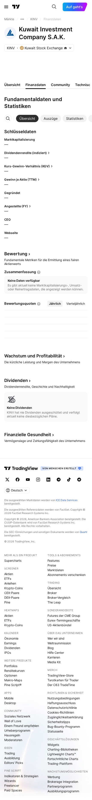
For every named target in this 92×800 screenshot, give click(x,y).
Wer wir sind (55, 638)
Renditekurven (14, 670)
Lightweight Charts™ (61, 754)
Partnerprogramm (59, 786)
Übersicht (54, 588)
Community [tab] (60, 85)
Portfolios (10, 666)
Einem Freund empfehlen (21, 726)
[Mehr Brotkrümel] (22, 19)
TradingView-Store (60, 675)
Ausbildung (12, 758)
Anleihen (10, 583)
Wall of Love (12, 721)
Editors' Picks (13, 763)
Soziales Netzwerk (17, 716)
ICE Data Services (66, 500)
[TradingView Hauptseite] (16, 7)
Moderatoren (13, 740)
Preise (51, 565)
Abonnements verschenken (66, 575)
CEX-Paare (11, 593)
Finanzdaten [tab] (35, 85)
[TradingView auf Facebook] (18, 480)
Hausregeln (12, 735)
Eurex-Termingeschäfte (63, 620)
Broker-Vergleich (58, 597)
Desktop (10, 703)
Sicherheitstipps (58, 722)
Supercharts (12, 560)
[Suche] (54, 7)
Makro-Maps (13, 680)
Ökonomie (11, 638)
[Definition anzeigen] (39, 272)
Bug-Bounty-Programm (63, 726)
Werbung (53, 777)
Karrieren (53, 657)
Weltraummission (59, 643)
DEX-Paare (11, 597)
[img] (65, 48)
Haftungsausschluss (61, 703)
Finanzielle (27, 434)
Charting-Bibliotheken (62, 749)
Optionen (10, 675)
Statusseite (55, 731)
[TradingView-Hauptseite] (21, 468)
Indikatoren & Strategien (21, 776)
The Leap (54, 602)
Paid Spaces (13, 790)
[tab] (27, 118)
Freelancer (11, 785)
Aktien (8, 574)
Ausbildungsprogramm (63, 791)
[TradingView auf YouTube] (28, 480)
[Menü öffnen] (6, 7)
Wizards (10, 781)
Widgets (53, 744)
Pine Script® (12, 685)
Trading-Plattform (59, 763)
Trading (9, 753)
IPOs (7, 652)
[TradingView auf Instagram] (38, 480)
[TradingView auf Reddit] (79, 480)
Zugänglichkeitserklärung (65, 717)
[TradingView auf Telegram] (59, 480)
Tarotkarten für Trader (63, 680)
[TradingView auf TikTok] (69, 480)
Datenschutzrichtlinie (62, 707)
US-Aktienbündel (59, 625)
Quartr (83, 532)
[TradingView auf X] (7, 480)
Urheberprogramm (17, 730)
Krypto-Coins (13, 588)
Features (53, 560)
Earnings (10, 643)
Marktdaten (55, 570)
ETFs (7, 578)
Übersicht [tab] (12, 85)
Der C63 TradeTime (61, 685)
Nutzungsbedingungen (63, 698)
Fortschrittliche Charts (62, 759)
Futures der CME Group (63, 615)
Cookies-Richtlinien (60, 712)
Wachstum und (33, 355)
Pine (7, 602)
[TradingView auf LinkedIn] (48, 480)
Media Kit (54, 662)
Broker (52, 593)
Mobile (8, 698)
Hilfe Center (55, 652)
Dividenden (12, 648)
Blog (50, 648)
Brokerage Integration (62, 781)
